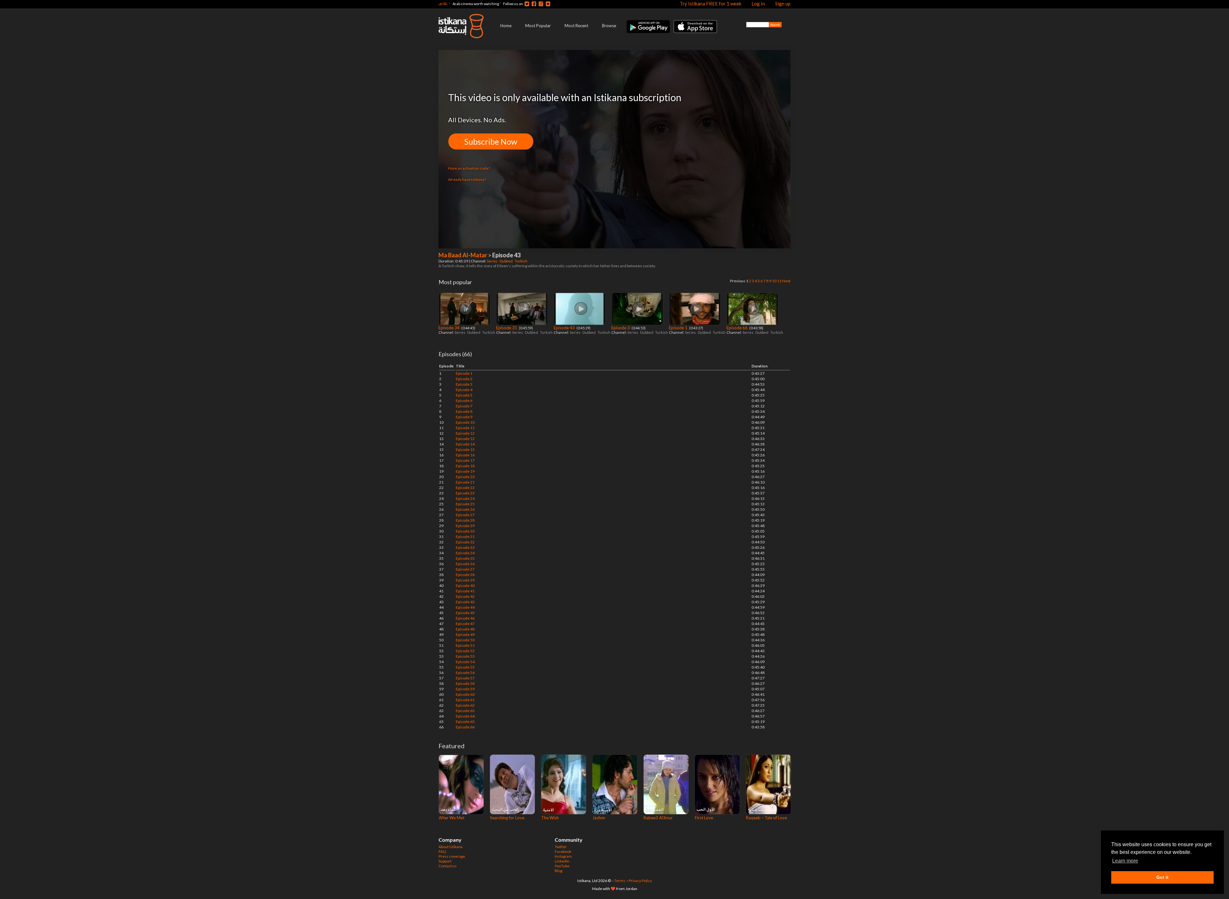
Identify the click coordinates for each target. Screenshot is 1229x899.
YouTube (562, 865)
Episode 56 (465, 672)
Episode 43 (565, 327)
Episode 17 (465, 460)
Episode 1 (678, 327)
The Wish (550, 817)
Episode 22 (465, 487)
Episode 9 (464, 416)
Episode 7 (464, 406)
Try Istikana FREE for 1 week (710, 3)
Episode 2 (464, 378)
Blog (558, 870)
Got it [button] (1162, 877)
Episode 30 (465, 531)
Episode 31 (507, 327)
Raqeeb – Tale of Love (766, 817)
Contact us (447, 865)
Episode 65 (465, 721)
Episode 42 (465, 596)
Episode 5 (464, 395)
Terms (619, 880)
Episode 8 (464, 411)
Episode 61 (465, 699)
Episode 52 (465, 650)
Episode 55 (465, 667)
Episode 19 (465, 471)
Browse (609, 25)
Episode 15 (465, 449)
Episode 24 (465, 498)
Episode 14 (465, 444)
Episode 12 (465, 433)
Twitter (561, 846)
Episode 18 (465, 465)
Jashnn (598, 817)
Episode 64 (465, 716)
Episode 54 (465, 661)
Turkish (521, 261)
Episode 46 (465, 618)
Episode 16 (465, 455)
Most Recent (576, 25)
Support (445, 861)
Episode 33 (465, 547)
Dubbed (506, 261)
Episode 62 (465, 705)
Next (786, 280)
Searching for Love (507, 817)
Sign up (783, 3)
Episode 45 (465, 612)
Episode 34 (449, 327)
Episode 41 (465, 591)
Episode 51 (465, 645)
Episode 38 (465, 574)
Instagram (563, 856)
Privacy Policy (640, 880)
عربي (442, 2)
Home (505, 25)
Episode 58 (465, 683)
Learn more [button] (1125, 860)
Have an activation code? (469, 168)
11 (779, 280)
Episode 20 (465, 476)
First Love (704, 817)
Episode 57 (465, 678)
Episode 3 (621, 327)
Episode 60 (465, 694)
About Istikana (450, 846)
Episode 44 (465, 607)
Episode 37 (465, 569)
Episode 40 (465, 585)
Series (492, 261)
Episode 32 (465, 542)
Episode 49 (465, 634)
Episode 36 (465, 563)
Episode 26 (465, 509)
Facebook (563, 851)
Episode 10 (465, 422)
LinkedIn (562, 861)
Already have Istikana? (467, 179)
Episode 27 (465, 514)
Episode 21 (465, 482)
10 (774, 280)
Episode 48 (465, 629)
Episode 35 (465, 558)
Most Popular (538, 25)
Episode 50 (465, 640)
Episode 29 (465, 525)
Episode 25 (465, 504)
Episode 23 (465, 493)
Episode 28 (465, 520)
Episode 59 (465, 688)
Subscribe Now (490, 141)
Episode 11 (465, 427)
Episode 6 (464, 400)
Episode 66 (738, 327)
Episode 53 (465, 656)
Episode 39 (465, 580)
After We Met (451, 817)
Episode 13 (465, 438)
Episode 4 (464, 389)
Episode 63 (465, 710)
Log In (758, 3)
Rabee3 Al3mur (658, 817)
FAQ (442, 851)
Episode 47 (465, 623)
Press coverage (451, 856)
